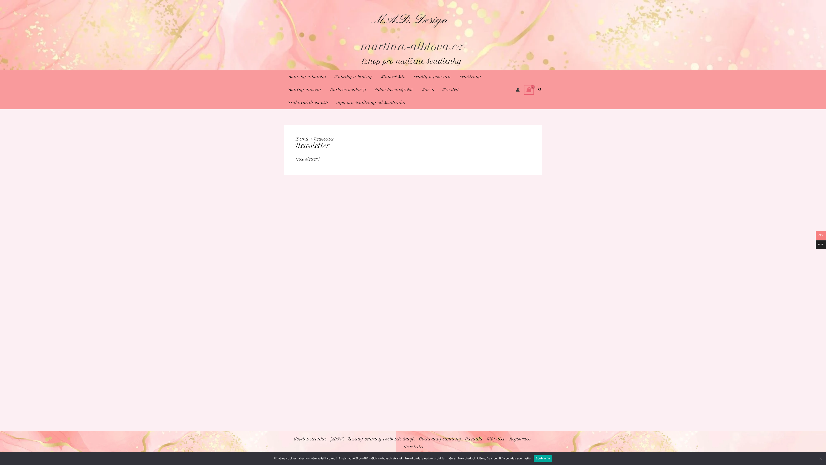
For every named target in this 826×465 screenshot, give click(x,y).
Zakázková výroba (393, 89)
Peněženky (470, 76)
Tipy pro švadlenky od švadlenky (371, 102)
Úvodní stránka (310, 439)
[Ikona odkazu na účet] (518, 90)
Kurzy (428, 89)
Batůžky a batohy (307, 76)
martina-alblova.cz (413, 46)
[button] (540, 90)
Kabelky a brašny (353, 76)
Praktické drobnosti (308, 102)
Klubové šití (392, 76)
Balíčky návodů (305, 89)
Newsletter (414, 446)
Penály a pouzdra (432, 76)
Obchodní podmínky (440, 439)
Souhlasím (543, 458)
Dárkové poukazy (348, 89)
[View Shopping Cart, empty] (529, 90)
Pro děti (450, 89)
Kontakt (474, 439)
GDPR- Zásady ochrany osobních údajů (372, 439)
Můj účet (496, 439)
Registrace (519, 439)
